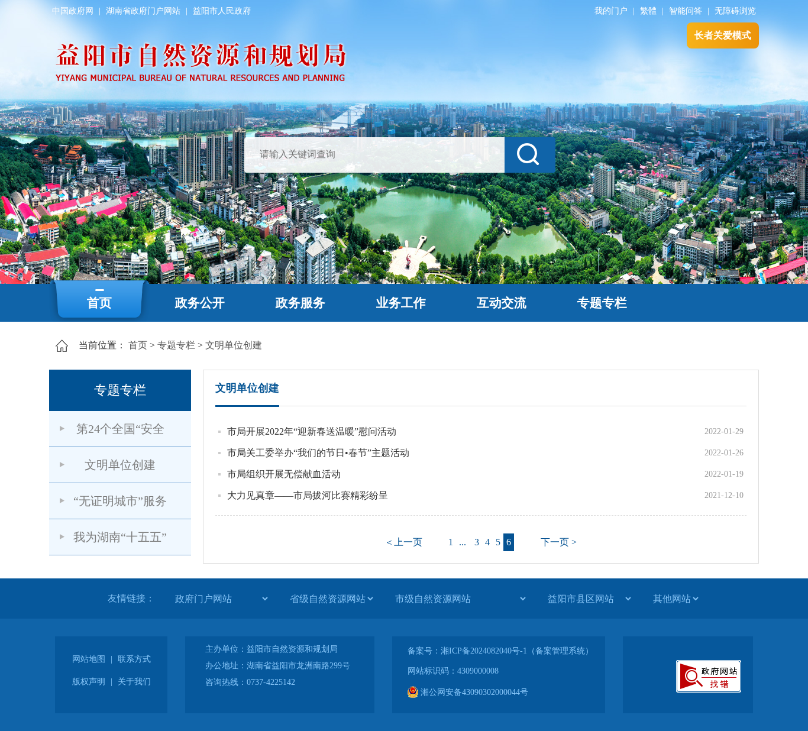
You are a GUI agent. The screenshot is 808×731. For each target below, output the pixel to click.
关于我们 (134, 681)
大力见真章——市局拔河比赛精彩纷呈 (307, 495)
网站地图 (88, 659)
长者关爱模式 (722, 35)
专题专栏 (602, 303)
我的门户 (611, 11)
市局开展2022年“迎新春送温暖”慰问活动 (311, 431)
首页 (99, 303)
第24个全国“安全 (120, 428)
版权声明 (88, 681)
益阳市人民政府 (222, 11)
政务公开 (200, 303)
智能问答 (685, 11)
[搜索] (530, 155)
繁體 (648, 11)
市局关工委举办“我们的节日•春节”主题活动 (318, 453)
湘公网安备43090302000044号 (473, 692)
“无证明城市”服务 (120, 500)
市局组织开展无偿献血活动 (284, 474)
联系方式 (134, 659)
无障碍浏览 (735, 11)
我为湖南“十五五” (120, 537)
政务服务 (300, 303)
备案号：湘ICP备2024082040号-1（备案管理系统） (500, 650)
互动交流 (501, 303)
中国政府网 (72, 11)
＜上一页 (403, 542)
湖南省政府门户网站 (143, 11)
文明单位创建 (233, 345)
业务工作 (401, 303)
